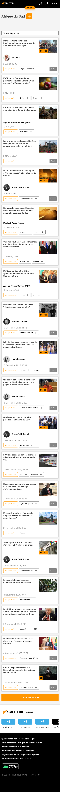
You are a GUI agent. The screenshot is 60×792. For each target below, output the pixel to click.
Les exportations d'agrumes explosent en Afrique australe (17, 581)
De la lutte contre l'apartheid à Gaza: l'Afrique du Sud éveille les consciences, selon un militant (20, 143)
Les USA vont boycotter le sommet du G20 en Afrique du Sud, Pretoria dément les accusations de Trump (19, 611)
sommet (34, 474)
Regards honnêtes (27, 69)
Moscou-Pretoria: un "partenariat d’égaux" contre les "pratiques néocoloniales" (18, 515)
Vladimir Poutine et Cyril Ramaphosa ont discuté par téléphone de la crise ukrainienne (20, 244)
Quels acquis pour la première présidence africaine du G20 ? (17, 418)
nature (37, 232)
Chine (22, 98)
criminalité (24, 132)
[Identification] (41, 3)
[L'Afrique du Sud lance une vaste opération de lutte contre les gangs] (48, 112)
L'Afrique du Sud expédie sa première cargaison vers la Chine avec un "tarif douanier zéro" (18, 81)
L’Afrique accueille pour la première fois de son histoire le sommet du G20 (19, 457)
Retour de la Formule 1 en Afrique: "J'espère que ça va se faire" (19, 306)
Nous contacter (8, 742)
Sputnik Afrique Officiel (29, 658)
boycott (23, 629)
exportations (25, 600)
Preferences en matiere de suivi (16, 758)
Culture (23, 370)
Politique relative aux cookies (15, 746)
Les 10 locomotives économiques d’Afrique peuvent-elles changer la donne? (19, 173)
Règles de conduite (10, 754)
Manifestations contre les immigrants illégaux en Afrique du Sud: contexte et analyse (19, 43)
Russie (22, 261)
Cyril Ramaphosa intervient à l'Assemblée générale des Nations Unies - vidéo (19, 670)
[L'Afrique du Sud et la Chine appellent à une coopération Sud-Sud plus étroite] (48, 276)
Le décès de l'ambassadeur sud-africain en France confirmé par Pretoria (18, 641)
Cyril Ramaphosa (26, 504)
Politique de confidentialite (29, 742)
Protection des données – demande (18, 750)
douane (35, 98)
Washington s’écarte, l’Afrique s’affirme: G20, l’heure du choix (18, 543)
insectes (23, 232)
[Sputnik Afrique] (8, 4)
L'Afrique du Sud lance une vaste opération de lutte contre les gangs (19, 108)
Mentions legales (29, 738)
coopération (37, 295)
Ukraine (36, 261)
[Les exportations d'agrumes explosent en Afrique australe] (48, 585)
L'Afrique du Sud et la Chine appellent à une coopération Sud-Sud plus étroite (19, 273)
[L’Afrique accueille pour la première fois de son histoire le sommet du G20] (48, 460)
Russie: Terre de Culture (29, 408)
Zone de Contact (26, 333)
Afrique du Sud (13, 16)
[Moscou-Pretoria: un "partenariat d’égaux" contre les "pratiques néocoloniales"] (48, 518)
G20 (21, 474)
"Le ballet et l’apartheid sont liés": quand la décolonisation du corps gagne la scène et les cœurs (19, 382)
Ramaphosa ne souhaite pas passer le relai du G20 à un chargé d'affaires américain (19, 486)
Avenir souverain (26, 198)
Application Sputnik (30, 754)
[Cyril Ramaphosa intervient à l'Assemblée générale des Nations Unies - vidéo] (48, 673)
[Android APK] (10, 766)
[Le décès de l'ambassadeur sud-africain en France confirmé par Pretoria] (48, 643)
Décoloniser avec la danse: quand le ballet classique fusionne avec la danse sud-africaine (20, 344)
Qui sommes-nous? (10, 738)
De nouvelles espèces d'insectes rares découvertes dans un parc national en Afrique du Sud (18, 210)
